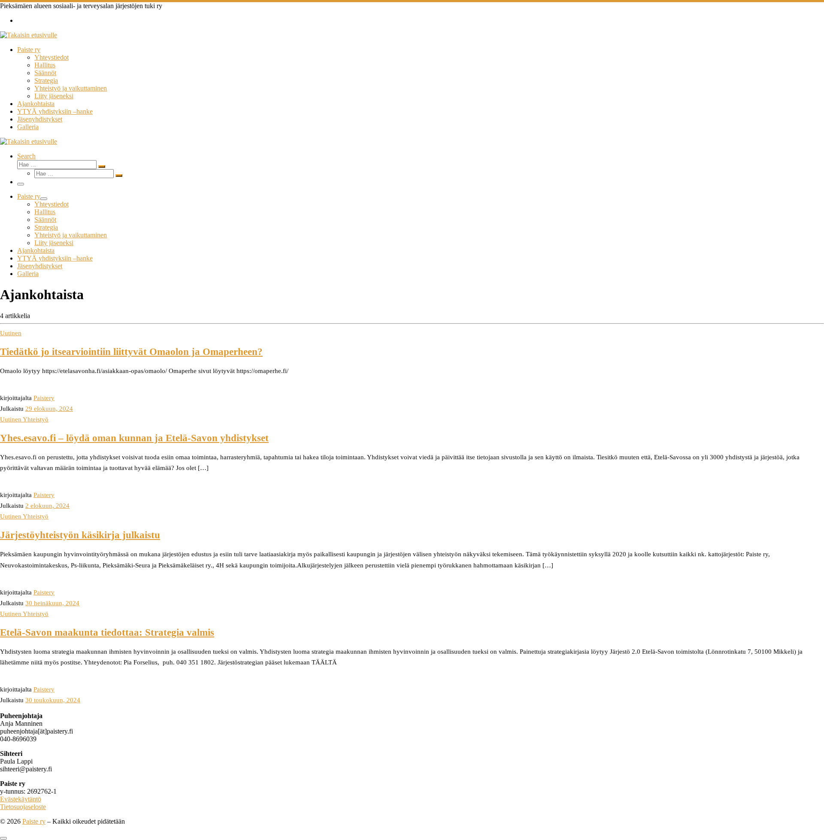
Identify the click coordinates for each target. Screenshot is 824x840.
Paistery (44, 397)
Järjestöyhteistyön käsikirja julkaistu (80, 535)
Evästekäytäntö (20, 799)
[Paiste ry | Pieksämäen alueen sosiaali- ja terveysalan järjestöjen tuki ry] (28, 35)
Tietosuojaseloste (23, 806)
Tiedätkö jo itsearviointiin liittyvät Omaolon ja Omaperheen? (131, 351)
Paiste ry (33, 821)
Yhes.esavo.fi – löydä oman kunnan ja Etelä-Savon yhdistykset (134, 438)
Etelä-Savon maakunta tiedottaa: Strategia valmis (107, 632)
